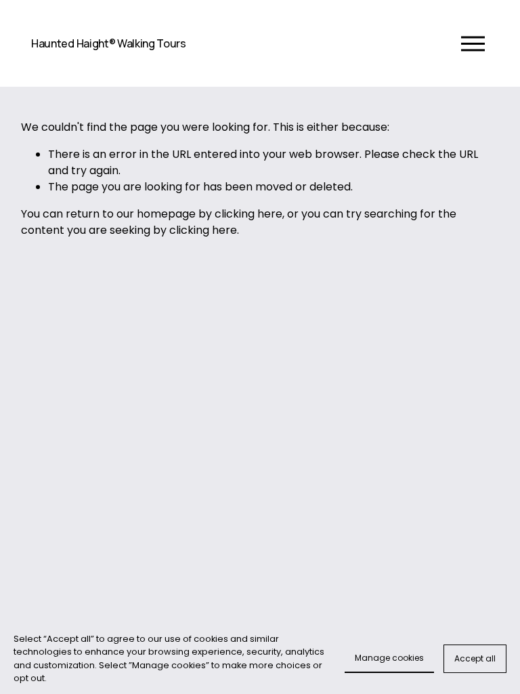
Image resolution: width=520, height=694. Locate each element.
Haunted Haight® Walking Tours (108, 43)
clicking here (248, 214)
